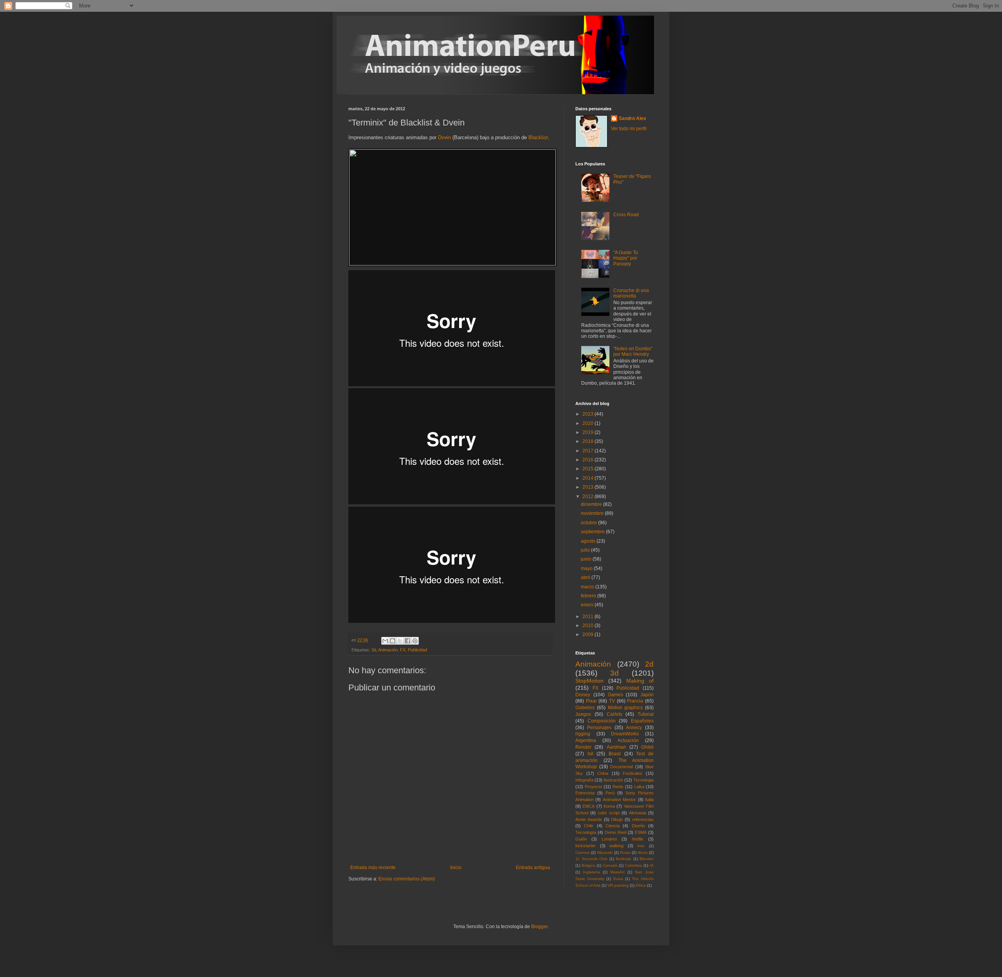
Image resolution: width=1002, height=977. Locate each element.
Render (583, 747)
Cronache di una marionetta (631, 293)
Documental (621, 766)
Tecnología (585, 832)
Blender (647, 859)
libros (642, 852)
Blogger (539, 926)
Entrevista (585, 793)
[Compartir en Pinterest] (415, 641)
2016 (588, 460)
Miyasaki (605, 852)
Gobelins (585, 707)
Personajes (599, 727)
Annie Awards (588, 819)
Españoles (642, 721)
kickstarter (585, 845)
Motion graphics (625, 707)
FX (402, 649)
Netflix (637, 839)
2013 (588, 487)
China (602, 773)
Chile (588, 825)
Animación (388, 649)
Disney (582, 694)
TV (612, 701)
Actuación (628, 740)
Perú (610, 793)
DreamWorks (625, 734)
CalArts (614, 714)
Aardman (616, 747)
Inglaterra (591, 872)
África (641, 885)
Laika (639, 786)
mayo (587, 568)
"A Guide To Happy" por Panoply (625, 258)
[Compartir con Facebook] (407, 641)
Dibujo (617, 819)
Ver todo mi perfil (629, 128)
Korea (609, 806)
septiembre (593, 531)
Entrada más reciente (373, 867)
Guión (581, 839)
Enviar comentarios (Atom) (406, 879)
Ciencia (613, 825)
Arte (641, 846)
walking (616, 845)
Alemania (637, 812)
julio (586, 550)
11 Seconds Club (591, 859)
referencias (643, 819)
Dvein (445, 137)
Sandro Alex (632, 118)
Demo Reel (615, 832)
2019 (588, 432)
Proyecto (593, 786)
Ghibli (647, 747)
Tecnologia (643, 780)
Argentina (585, 740)
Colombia (633, 865)
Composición (602, 721)
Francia (635, 701)
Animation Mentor (619, 799)
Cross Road (626, 214)
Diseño (638, 825)
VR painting (618, 885)
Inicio (455, 867)
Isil (590, 754)
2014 (588, 478)
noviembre (593, 513)
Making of (640, 681)
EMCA (588, 806)
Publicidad (417, 649)
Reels (618, 786)
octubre (589, 522)
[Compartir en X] (400, 641)
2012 (588, 496)
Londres (609, 839)
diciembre (592, 504)
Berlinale (623, 859)
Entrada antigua (533, 867)
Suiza (618, 879)
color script (609, 812)
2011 (588, 616)
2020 (588, 423)
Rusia (625, 852)
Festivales (632, 773)
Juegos (583, 714)
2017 (588, 451)
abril (586, 577)
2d (649, 664)
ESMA (641, 832)
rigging (582, 734)
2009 (588, 634)
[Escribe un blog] (392, 641)
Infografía (584, 780)
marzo (588, 587)
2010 (588, 625)
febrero (589, 596)
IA (652, 865)
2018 (588, 441)
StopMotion (589, 681)
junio (587, 559)
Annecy (634, 727)
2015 (588, 468)
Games (615, 694)
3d (373, 649)
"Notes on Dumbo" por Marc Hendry (632, 351)
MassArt (617, 872)
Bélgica (588, 865)
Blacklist (538, 137)
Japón (647, 694)
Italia (649, 799)
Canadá (610, 865)
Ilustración (613, 780)
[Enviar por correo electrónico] (385, 641)
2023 (588, 414)
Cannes (582, 852)
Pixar (591, 701)
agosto (589, 541)
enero (588, 605)
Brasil (615, 754)
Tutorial (646, 714)
